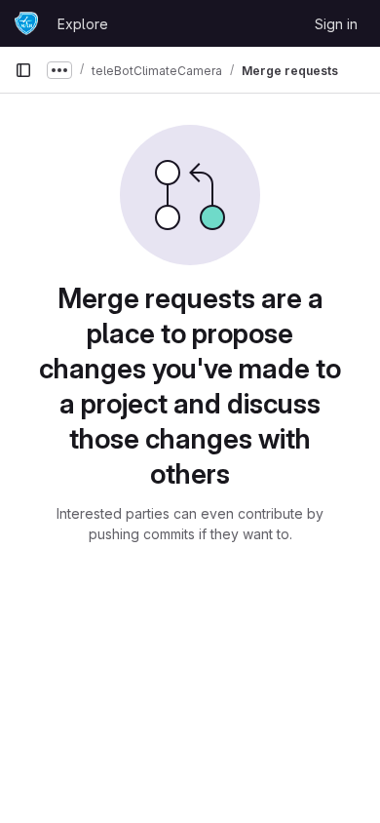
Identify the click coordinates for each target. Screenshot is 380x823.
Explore (82, 24)
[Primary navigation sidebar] (23, 70)
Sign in (336, 24)
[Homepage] (26, 23)
